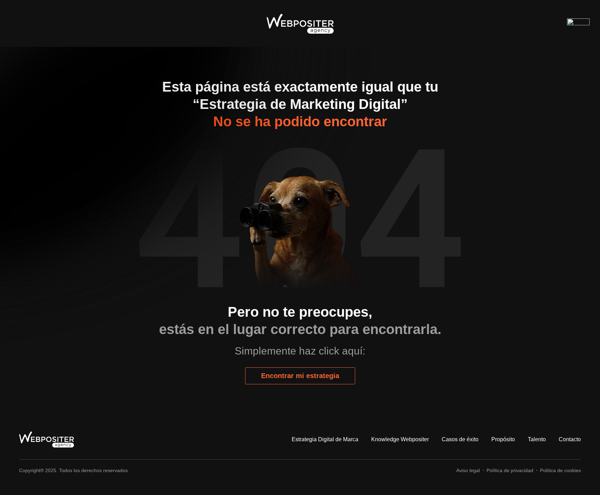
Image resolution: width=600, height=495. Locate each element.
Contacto (570, 439)
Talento (537, 439)
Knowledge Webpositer (400, 439)
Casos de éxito (460, 439)
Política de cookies (560, 470)
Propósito (503, 439)
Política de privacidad (509, 470)
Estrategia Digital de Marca (325, 439)
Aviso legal (468, 470)
